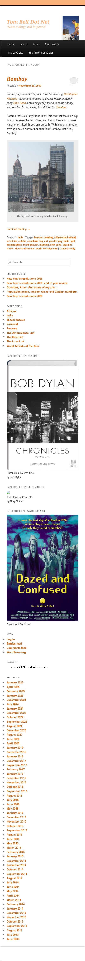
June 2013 (13, 939)
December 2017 (16, 761)
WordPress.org (16, 652)
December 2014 (16, 861)
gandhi (53, 241)
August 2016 (14, 795)
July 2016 (13, 800)
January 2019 (15, 747)
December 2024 (16, 700)
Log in (11, 639)
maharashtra (14, 245)
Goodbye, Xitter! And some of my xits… (32, 287)
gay (60, 241)
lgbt (73, 241)
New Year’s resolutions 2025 (24, 296)
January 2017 (15, 774)
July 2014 (13, 882)
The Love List (15, 52)
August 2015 (14, 835)
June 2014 (13, 887)
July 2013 (13, 935)
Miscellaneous (16, 320)
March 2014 (14, 900)
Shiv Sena (19, 103)
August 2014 (14, 878)
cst (46, 241)
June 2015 (13, 839)
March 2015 (14, 847)
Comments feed (17, 648)
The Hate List (52, 44)
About (23, 44)
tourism (67, 245)
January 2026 (15, 682)
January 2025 (15, 695)
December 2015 (16, 817)
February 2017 (16, 769)
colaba (22, 241)
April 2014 (13, 895)
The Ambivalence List (41, 52)
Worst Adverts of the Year (23, 346)
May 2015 (12, 843)
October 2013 (15, 921)
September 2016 (17, 791)
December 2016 (16, 778)
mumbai (44, 245)
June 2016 (13, 804)
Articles (11, 311)
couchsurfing (35, 241)
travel (10, 248)
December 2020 (16, 730)
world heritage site (47, 248)
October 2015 (15, 826)
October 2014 (15, 869)
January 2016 (15, 813)
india (66, 241)
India (36, 44)
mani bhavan (30, 245)
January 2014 (15, 908)
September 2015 (17, 830)
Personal (12, 324)
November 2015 (16, 821)
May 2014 (12, 891)
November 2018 (16, 752)
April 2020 (13, 743)
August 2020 (14, 734)
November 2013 (16, 917)
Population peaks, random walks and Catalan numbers (42, 291)
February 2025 (16, 691)
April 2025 (13, 687)
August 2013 (14, 930)
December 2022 (16, 713)
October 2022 (15, 717)
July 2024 (13, 704)
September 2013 (17, 926)
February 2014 (16, 904)
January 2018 (15, 756)
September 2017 (17, 765)
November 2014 (16, 865)
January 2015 (15, 856)
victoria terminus (25, 248)
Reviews (12, 328)
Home (11, 44)
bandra (38, 237)
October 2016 (15, 787)
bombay (48, 237)
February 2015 (16, 852)
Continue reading (18, 229)
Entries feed (14, 643)
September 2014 (17, 874)
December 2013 (16, 913)
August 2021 (14, 726)
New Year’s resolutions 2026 (24, 278)
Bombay (17, 79)
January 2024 (15, 708)
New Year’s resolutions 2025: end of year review (37, 283)
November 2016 (16, 782)
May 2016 (12, 808)
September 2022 (17, 722)
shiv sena (55, 245)
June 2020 (13, 739)
